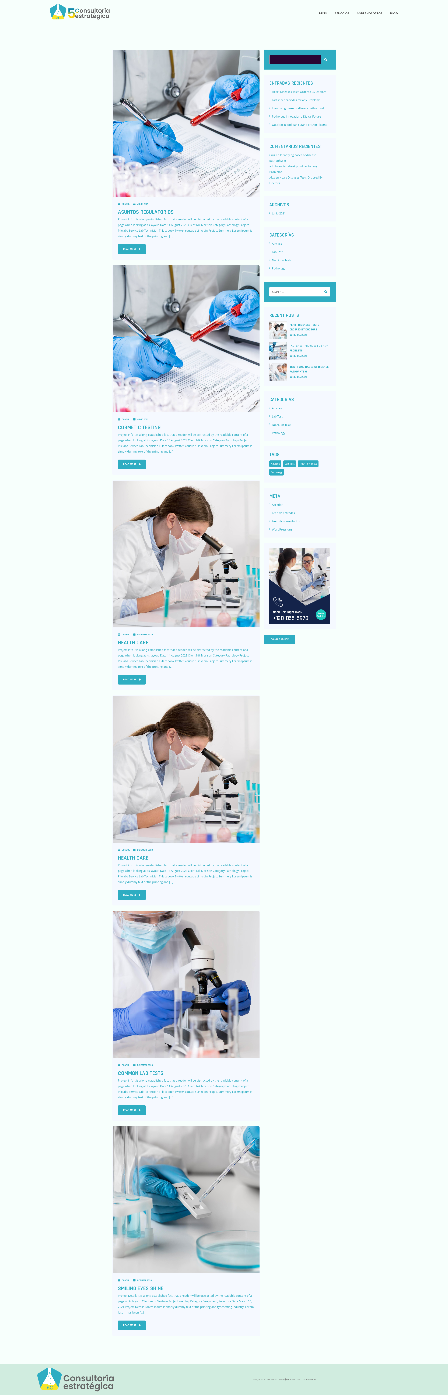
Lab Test (277, 252)
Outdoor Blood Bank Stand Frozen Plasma (299, 125)
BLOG (394, 13)
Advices (277, 244)
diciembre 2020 (145, 634)
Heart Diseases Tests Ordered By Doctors (299, 92)
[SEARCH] (325, 291)
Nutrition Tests (281, 260)
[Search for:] (299, 291)
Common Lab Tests (140, 1073)
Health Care (133, 642)
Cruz (272, 155)
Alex (272, 177)
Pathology (278, 268)
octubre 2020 (144, 1280)
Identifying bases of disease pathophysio (299, 108)
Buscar (325, 59)
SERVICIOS (342, 13)
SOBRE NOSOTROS (369, 13)
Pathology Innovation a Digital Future (296, 116)
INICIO (322, 13)
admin (273, 166)
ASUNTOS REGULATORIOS (146, 212)
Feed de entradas (283, 513)
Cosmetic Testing (139, 427)
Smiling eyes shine (140, 1288)
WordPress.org (282, 529)
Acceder (277, 505)
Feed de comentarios (286, 521)
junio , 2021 (298, 335)
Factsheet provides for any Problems (296, 100)
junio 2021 (142, 204)
